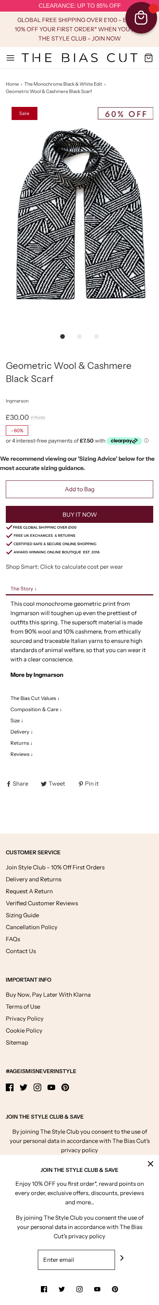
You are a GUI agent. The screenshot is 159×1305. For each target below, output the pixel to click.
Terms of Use (23, 1006)
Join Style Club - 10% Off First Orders (55, 867)
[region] (79, 6)
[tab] (79, 589)
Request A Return (29, 891)
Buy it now (80, 514)
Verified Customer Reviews (42, 903)
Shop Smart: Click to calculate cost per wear (64, 566)
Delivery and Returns (33, 879)
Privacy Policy (25, 1018)
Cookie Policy (24, 1030)
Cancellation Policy (32, 927)
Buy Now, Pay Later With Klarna (48, 994)
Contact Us (21, 951)
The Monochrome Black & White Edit (63, 84)
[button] (79, 217)
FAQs (13, 939)
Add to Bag (80, 489)
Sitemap (17, 1042)
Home (12, 84)
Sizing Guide (22, 915)
